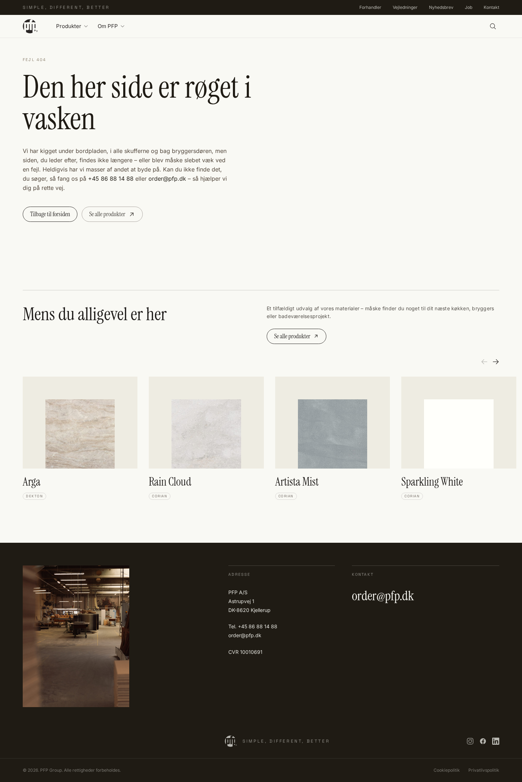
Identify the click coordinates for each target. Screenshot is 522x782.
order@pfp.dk (167, 178)
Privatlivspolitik (483, 770)
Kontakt (491, 7)
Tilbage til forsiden (50, 214)
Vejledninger (405, 7)
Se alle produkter (107, 214)
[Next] (495, 361)
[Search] (492, 26)
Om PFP (108, 26)
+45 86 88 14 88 (111, 178)
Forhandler (370, 7)
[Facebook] (482, 741)
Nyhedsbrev (441, 7)
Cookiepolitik (447, 770)
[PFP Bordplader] (30, 26)
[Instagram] (470, 741)
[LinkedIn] (495, 741)
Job (468, 7)
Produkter (68, 26)
